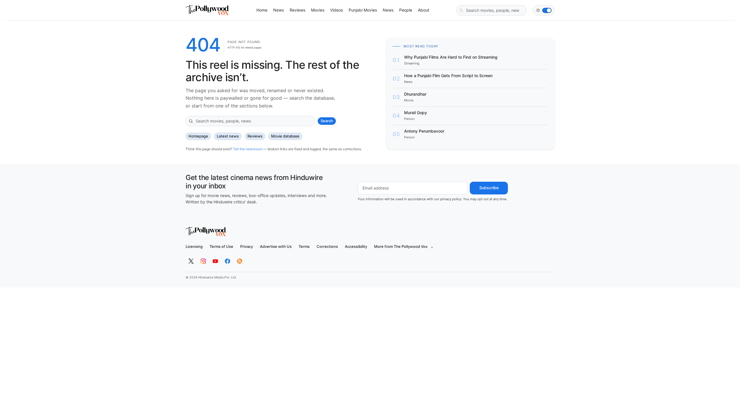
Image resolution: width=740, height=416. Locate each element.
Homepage (198, 136)
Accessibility (356, 246)
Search (327, 120)
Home (261, 10)
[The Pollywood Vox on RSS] (239, 261)
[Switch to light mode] (543, 10)
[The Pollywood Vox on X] (191, 261)
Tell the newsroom (247, 149)
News (278, 10)
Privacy (246, 246)
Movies (317, 10)
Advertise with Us (276, 246)
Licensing (194, 246)
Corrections (327, 246)
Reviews (297, 10)
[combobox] (491, 10)
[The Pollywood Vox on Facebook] (227, 261)
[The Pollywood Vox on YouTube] (215, 261)
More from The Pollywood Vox (404, 246)
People (405, 10)
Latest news (228, 136)
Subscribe (489, 187)
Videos (336, 10)
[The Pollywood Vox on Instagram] (203, 261)
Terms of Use (221, 246)
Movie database (285, 136)
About (423, 10)
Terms (304, 246)
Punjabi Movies (363, 10)
